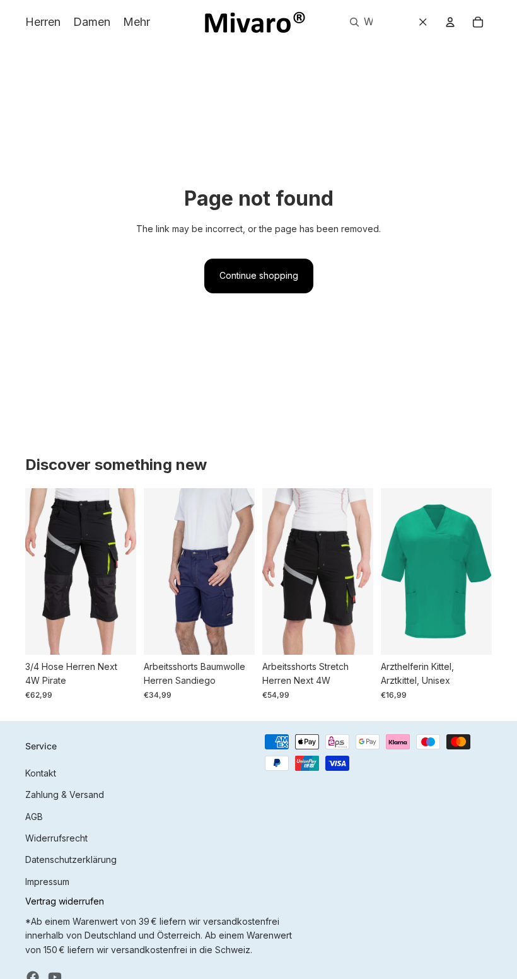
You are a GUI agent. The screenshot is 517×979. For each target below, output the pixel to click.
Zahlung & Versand (64, 794)
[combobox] (357, 22)
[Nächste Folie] (126, 571)
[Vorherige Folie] (35, 571)
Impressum (47, 881)
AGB (34, 816)
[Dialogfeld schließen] (423, 22)
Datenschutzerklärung (71, 859)
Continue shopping (258, 275)
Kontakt (40, 773)
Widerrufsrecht (56, 838)
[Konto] (450, 22)
